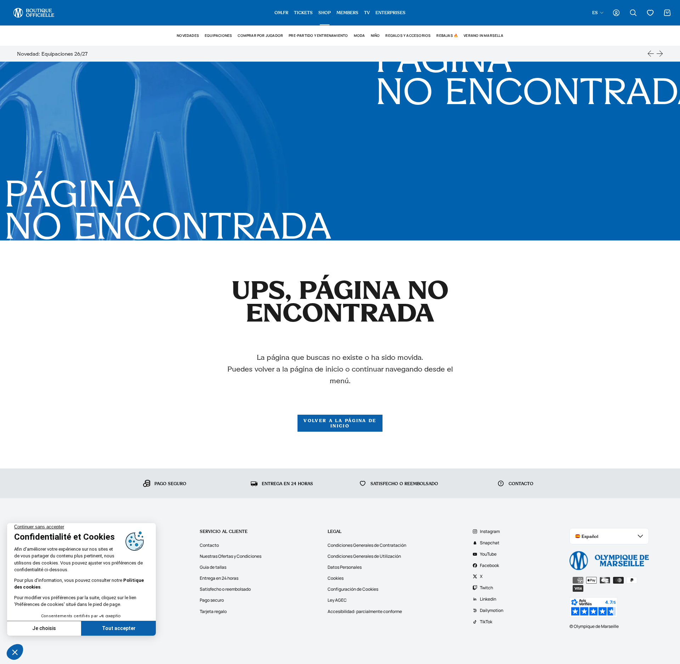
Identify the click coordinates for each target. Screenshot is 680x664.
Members (347, 12)
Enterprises (390, 12)
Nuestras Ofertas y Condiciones (230, 556)
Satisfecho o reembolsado (225, 589)
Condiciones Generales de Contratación (367, 545)
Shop (324, 12)
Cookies (336, 578)
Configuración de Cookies (353, 589)
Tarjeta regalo (213, 611)
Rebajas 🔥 (447, 35)
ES (595, 12)
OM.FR (281, 12)
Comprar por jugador (260, 35)
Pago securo (212, 600)
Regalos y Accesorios (408, 35)
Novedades (188, 35)
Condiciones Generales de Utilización (364, 556)
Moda (359, 35)
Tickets (303, 12)
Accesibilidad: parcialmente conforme (365, 611)
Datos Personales (345, 567)
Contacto (209, 545)
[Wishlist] (650, 12)
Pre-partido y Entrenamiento (318, 35)
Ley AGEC (337, 600)
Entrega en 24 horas (219, 578)
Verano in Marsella (483, 35)
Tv (367, 12)
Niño (375, 35)
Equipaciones (218, 35)
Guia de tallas (213, 567)
